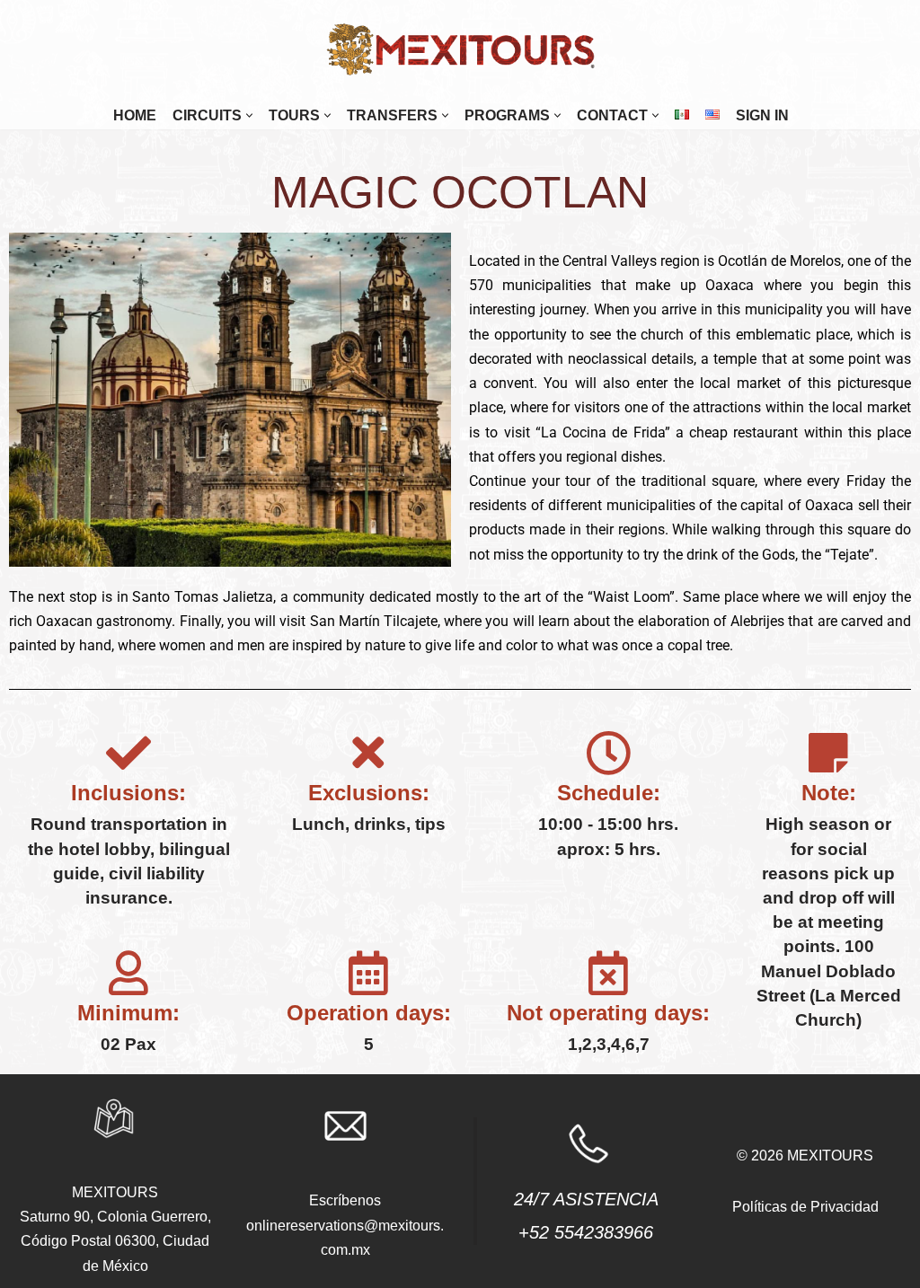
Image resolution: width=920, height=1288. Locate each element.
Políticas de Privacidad (805, 1206)
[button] (249, 115)
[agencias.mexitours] (460, 50)
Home (134, 115)
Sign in (762, 115)
